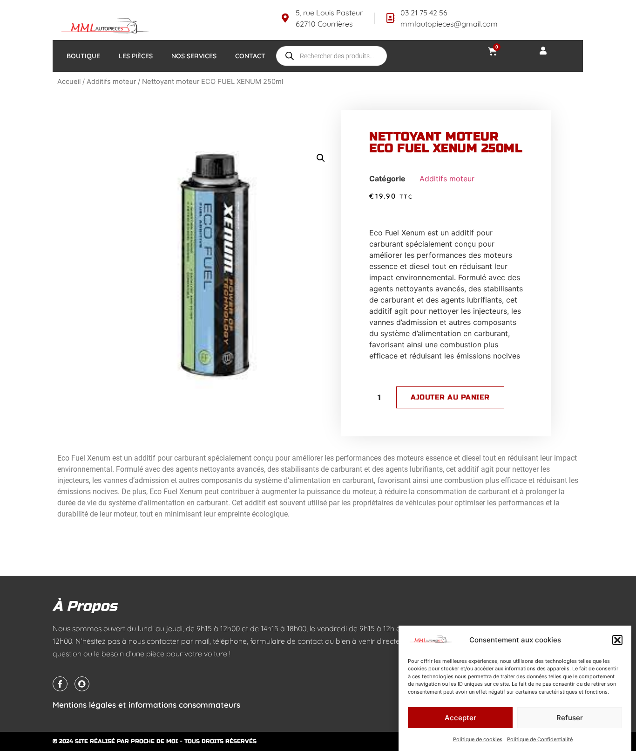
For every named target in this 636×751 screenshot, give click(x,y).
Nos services (194, 56)
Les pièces (136, 56)
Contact (250, 56)
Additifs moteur (111, 81)
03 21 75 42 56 (423, 12)
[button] (617, 640)
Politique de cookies (477, 739)
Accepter (460, 717)
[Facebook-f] (60, 683)
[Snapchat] (81, 683)
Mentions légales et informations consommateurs (146, 705)
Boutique (83, 56)
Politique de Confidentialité (540, 739)
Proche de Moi (154, 741)
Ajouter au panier (450, 397)
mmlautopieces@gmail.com (449, 23)
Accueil (69, 81)
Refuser (569, 717)
